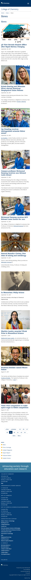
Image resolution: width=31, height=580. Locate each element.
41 (18, 433)
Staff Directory (5, 539)
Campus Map (4, 552)
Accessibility (26, 569)
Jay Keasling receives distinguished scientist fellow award (13, 131)
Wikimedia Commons (6, 262)
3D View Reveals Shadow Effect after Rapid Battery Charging (14, 45)
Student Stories (7, 458)
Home (2, 13)
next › (15, 435)
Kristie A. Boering (21, 101)
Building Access (5, 522)
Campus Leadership (6, 548)
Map (2, 483)
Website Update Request (7, 540)
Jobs (2, 535)
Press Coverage (7, 447)
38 (8, 433)
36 (24, 429)
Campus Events (5, 550)
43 (25, 433)
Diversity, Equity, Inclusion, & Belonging (10, 528)
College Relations (5, 524)
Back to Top (27, 578)
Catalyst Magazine (7, 450)
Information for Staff (6, 531)
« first (8, 429)
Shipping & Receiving (6, 537)
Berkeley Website (6, 545)
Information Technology (7, 533)
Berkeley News (5, 547)
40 (15, 433)
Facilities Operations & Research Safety (10, 530)
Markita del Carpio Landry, (8, 338)
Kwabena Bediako (5, 378)
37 (27, 429)
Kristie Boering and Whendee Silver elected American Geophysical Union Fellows (13, 88)
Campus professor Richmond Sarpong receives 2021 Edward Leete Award (13, 173)
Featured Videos (7, 455)
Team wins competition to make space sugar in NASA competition (14, 406)
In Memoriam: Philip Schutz (12, 292)
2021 (15, 380)
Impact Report (6, 452)
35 (20, 429)
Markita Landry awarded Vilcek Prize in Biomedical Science (14, 332)
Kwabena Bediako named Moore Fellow (14, 368)
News (7, 13)
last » (20, 435)
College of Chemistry (9, 9)
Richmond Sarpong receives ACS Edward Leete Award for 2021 (14, 218)
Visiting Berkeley (5, 554)
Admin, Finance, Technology (7, 521)
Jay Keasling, (4, 138)
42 (22, 433)
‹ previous (14, 429)
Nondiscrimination (25, 571)
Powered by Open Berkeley (23, 567)
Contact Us (3, 526)
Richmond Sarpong (18, 226)
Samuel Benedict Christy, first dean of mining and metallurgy (13, 254)
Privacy (28, 573)
